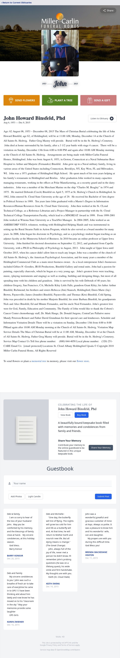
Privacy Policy (51, 645)
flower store (83, 361)
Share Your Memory (100, 447)
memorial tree (38, 361)
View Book (65, 415)
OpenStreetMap (63, 650)
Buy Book (81, 415)
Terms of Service (68, 645)
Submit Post (103, 496)
